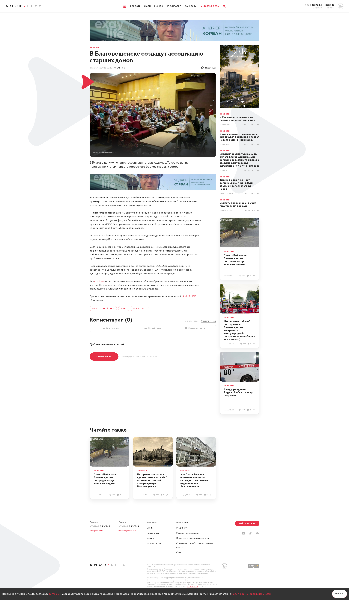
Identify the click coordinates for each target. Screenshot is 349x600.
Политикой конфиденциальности (251, 593)
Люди (147, 6)
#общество (139, 308)
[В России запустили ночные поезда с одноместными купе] (258, 124)
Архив (150, 538)
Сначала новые (191, 321)
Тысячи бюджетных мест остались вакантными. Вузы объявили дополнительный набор (236, 184)
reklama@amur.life (127, 530)
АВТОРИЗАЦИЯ (104, 356)
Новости (135, 6)
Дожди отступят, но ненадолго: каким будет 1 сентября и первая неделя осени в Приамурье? (239, 137)
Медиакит (181, 527)
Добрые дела (154, 543)
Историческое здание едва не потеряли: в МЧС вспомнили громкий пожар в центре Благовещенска (152, 480)
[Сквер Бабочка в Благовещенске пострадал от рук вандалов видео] (254, 275)
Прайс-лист (182, 522)
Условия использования (188, 533)
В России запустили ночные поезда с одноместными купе (237, 118)
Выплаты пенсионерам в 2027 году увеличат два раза (238, 204)
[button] (257, 533)
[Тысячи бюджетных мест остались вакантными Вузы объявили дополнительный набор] (258, 193)
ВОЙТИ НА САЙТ (247, 523)
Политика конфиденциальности (192, 538)
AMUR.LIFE (189, 296)
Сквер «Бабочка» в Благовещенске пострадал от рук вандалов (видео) (235, 260)
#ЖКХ (124, 308)
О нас (179, 552)
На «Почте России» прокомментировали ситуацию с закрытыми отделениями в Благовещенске (194, 480)
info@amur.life (96, 530)
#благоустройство (103, 308)
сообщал (99, 281)
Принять (339, 594)
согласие (54, 593)
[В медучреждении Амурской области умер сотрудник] (254, 410)
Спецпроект (173, 6)
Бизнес (158, 6)
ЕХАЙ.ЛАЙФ (190, 6)
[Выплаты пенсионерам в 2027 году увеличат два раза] (258, 210)
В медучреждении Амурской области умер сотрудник (238, 392)
